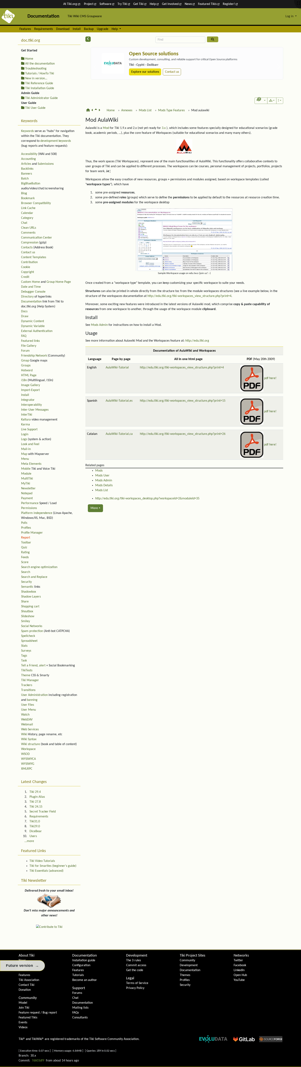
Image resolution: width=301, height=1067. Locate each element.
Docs (24, 311)
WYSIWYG (27, 764)
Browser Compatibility (36, 203)
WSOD (25, 754)
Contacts (27, 247)
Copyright (27, 272)
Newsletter (28, 488)
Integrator (28, 400)
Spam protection (32, 631)
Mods (99, 470)
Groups (26, 365)
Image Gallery (30, 385)
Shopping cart (30, 606)
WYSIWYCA (28, 759)
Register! (229, 4)
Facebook (240, 965)
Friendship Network (34, 355)
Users (33, 836)
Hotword (27, 370)
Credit (25, 277)
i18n (24, 380)
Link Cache (28, 208)
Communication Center (36, 237)
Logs (24, 439)
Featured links (30, 341)
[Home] (89, 112)
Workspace (28, 749)
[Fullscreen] (298, 3)
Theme (25, 675)
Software (106, 4)
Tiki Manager (30, 680)
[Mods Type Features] (93, 112)
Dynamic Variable (33, 326)
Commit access (136, 965)
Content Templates (33, 257)
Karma (25, 424)
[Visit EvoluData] (113, 63)
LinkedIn (239, 970)
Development (136, 956)
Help (153, 4)
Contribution (29, 262)
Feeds (25, 557)
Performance (29, 503)
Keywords (27, 131)
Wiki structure (30, 744)
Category (27, 218)
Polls (24, 523)
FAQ (23, 336)
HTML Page (28, 375)
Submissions (46, 164)
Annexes (126, 110)
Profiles (26, 528)
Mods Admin (99, 325)
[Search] (212, 39)
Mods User (102, 475)
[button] (261, 101)
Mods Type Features (171, 110)
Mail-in (26, 449)
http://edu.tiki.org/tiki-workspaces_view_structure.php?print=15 (182, 400)
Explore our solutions (145, 72)
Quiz (24, 547)
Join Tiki (24, 1007)
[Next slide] (278, 66)
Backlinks (27, 168)
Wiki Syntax (28, 739)
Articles (26, 164)
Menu (25, 459)
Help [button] (115, 29)
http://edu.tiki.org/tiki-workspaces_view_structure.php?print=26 (182, 434)
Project (89, 4)
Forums (77, 993)
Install (77, 29)
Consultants (80, 1017)
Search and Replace (34, 577)
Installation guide (83, 960)
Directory (27, 296)
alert (42, 665)
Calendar (27, 213)
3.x (164, 128)
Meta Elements (31, 464)
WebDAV (27, 719)
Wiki (24, 734)
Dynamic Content (32, 321)
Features (25, 29)
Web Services (30, 729)
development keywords (55, 141)
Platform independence (36, 513)
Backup (89, 29)
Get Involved (170, 4)
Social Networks (31, 626)
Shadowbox (28, 591)
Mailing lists (80, 1007)
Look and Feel (30, 444)
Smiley (25, 621)
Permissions (29, 508)
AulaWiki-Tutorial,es (119, 400)
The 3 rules (133, 960)
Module (26, 473)
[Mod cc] (100, 112)
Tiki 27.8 (35, 801)
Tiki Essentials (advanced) (46, 871)
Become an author (84, 980)
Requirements (43, 29)
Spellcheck (28, 636)
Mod (106, 128)
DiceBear (35, 831)
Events (23, 1022)
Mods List (145, 110)
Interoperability (31, 405)
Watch (25, 714)
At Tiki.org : (72, 4)
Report (25, 537)
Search (25, 572)
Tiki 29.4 (35, 792)
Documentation (31, 301)
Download (62, 29)
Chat (24, 223)
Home (111, 110)
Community (28, 998)
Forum (25, 350)
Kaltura (26, 419)
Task (24, 660)
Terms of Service (137, 983)
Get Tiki (138, 4)
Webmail (27, 724)
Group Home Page (58, 282)
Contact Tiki (26, 985)
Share (25, 601)
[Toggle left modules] (88, 39)
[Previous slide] (95, 66)
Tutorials (78, 975)
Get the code (134, 970)
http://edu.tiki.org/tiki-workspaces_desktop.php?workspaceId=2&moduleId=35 (147, 498)
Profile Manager (32, 532)
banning (32, 700)
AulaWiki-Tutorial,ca (119, 434)
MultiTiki (27, 478)
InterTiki (26, 414)
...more (29, 841)
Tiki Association (29, 980)
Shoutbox (27, 611)
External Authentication (36, 331)
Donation (25, 990)
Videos (23, 1027)
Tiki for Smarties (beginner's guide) (52, 866)
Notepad (26, 493)
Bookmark (28, 198)
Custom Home (30, 282)
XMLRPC (26, 768)
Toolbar (26, 542)
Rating (25, 552)
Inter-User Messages (35, 409)
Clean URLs (28, 228)
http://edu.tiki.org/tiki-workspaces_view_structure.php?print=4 (189, 296)
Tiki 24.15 (35, 806)
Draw (24, 316)
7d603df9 (38, 1060)
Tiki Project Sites (192, 956)
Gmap (25, 360)
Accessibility (29, 154)
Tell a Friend (29, 665)
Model (23, 1003)
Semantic (27, 587)
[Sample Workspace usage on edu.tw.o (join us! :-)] (184, 239)
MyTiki (25, 483)
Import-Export (30, 390)
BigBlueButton (30, 183)
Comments (28, 232)
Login (24, 434)
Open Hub (240, 975)
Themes (185, 975)
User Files (27, 705)
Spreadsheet (29, 641)
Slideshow (27, 616)
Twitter (238, 960)
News (189, 4)
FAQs (75, 1012)
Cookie (25, 267)
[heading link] (121, 120)
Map (24, 454)
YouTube (239, 980)
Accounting (28, 159)
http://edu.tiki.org (197, 340)
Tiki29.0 (34, 826)
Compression (29, 242)
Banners (26, 173)
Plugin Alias (37, 797)
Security (26, 582)
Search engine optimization (39, 567)
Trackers (26, 685)
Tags (24, 655)
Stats (24, 646)
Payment (27, 498)
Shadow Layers (31, 596)
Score (24, 562)
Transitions (28, 690)
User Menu (28, 709)
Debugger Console (33, 291)
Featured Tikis (207, 4)
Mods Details (104, 485)
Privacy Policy (135, 988)
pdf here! (270, 378)
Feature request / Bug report (38, 1012)
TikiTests (26, 670)
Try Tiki (123, 4)
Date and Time (31, 287)
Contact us (172, 72)
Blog (24, 193)
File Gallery (28, 346)
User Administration (34, 695)
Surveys (26, 650)
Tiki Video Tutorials (42, 861)
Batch (25, 178)
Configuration (81, 965)
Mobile (26, 468)
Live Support (29, 429)
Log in (289, 16)
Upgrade (102, 29)
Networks (241, 956)
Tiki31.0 (34, 821)
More (94, 508)
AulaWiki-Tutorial (117, 367)
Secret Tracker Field (42, 811)
